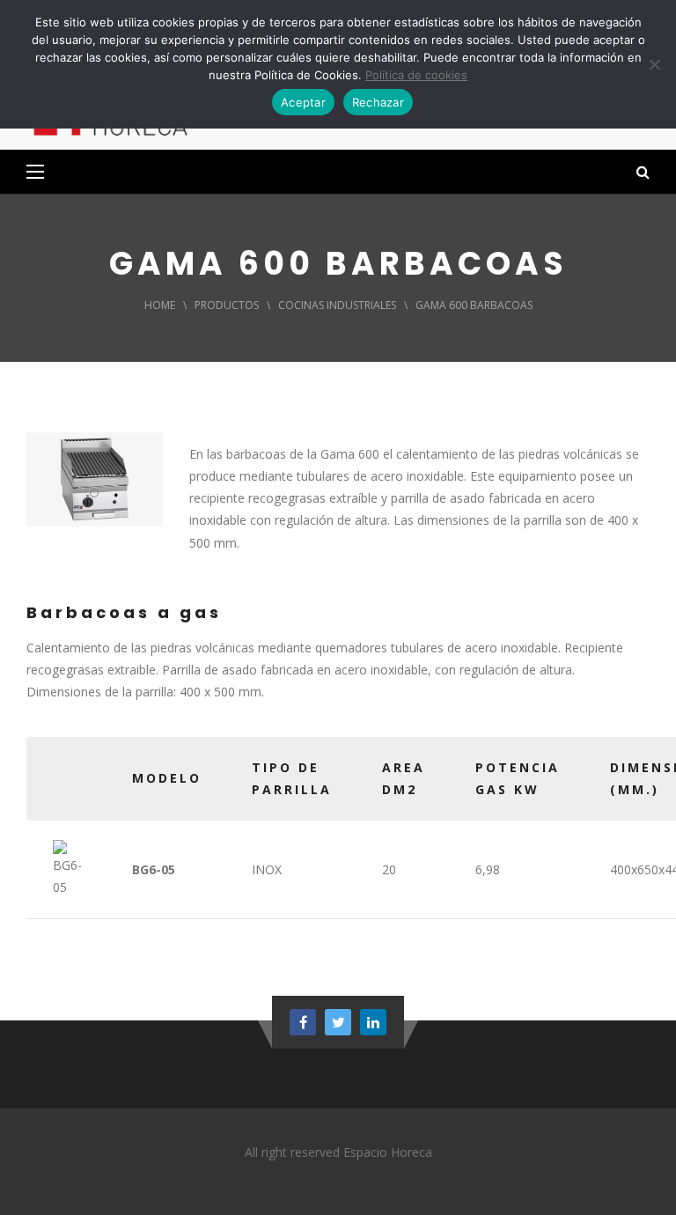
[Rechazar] (654, 64)
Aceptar (303, 102)
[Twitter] (338, 1022)
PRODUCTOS (227, 305)
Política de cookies (416, 75)
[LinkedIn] (373, 1022)
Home (159, 305)
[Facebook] (303, 1022)
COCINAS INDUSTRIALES (337, 305)
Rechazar (378, 102)
